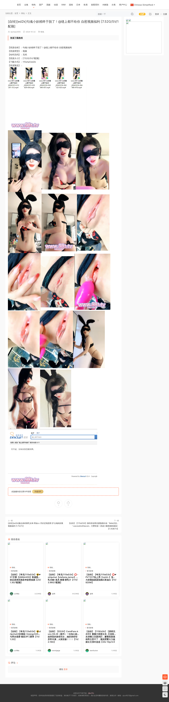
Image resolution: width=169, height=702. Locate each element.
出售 (114, 4)
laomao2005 (16, 32)
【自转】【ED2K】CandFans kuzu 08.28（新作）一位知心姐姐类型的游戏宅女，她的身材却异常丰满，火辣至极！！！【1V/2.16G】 (63, 636)
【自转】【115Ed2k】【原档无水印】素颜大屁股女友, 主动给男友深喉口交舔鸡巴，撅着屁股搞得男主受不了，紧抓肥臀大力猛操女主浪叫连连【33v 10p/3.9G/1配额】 (101, 636)
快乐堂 (6, 4)
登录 (66, 669)
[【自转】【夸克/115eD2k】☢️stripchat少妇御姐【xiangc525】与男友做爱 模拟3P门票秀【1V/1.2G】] (25, 610)
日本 (78, 4)
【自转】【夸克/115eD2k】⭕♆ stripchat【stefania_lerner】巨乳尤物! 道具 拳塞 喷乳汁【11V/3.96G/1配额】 (63, 578)
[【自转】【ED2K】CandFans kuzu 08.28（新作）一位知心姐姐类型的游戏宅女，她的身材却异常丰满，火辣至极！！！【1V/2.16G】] (63, 610)
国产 (41, 4)
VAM (63, 4)
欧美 (86, 4)
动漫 (56, 4)
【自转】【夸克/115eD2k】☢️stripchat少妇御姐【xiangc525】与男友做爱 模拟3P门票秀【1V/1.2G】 (25, 635)
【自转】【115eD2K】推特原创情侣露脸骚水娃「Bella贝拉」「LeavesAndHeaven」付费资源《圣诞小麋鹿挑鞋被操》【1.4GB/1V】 (93, 526)
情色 (34, 4)
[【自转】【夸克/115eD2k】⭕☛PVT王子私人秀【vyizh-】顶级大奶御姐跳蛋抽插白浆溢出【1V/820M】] (101, 553)
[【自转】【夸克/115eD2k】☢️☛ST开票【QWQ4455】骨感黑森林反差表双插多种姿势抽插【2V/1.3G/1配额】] (25, 553)
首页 (19, 4)
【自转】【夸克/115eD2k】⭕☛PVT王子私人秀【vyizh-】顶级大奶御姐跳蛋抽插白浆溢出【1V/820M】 (101, 578)
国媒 (48, 4)
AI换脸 (105, 4)
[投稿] (150, 14)
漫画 (71, 4)
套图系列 (95, 4)
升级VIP (37, 491)
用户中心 (123, 4)
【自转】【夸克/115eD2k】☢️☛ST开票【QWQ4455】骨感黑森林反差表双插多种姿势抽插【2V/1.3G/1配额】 (25, 578)
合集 (26, 4)
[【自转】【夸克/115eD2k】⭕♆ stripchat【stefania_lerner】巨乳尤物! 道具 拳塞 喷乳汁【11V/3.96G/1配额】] (63, 553)
